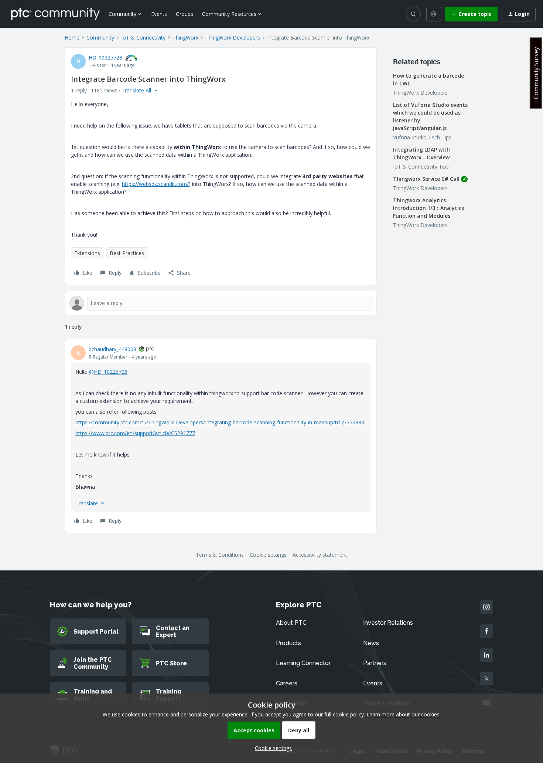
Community (100, 37)
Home (72, 37)
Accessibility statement (320, 554)
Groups (184, 13)
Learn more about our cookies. (403, 714)
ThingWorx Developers (232, 37)
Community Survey (536, 73)
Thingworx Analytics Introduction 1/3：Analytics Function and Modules (428, 208)
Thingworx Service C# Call (426, 178)
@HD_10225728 (108, 371)
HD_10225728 (105, 57)
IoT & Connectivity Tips (421, 166)
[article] (220, 436)
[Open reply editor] (220, 303)
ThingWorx (185, 37)
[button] (471, 14)
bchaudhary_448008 (112, 349)
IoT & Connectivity (143, 37)
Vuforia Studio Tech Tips (422, 137)
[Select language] (433, 14)
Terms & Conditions (220, 554)
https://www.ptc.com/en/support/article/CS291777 (135, 433)
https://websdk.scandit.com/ (155, 183)
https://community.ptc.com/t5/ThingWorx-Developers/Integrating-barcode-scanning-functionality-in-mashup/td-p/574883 (219, 422)
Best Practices (127, 253)
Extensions (87, 253)
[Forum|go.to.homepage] (55, 14)
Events (159, 13)
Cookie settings (268, 554)
